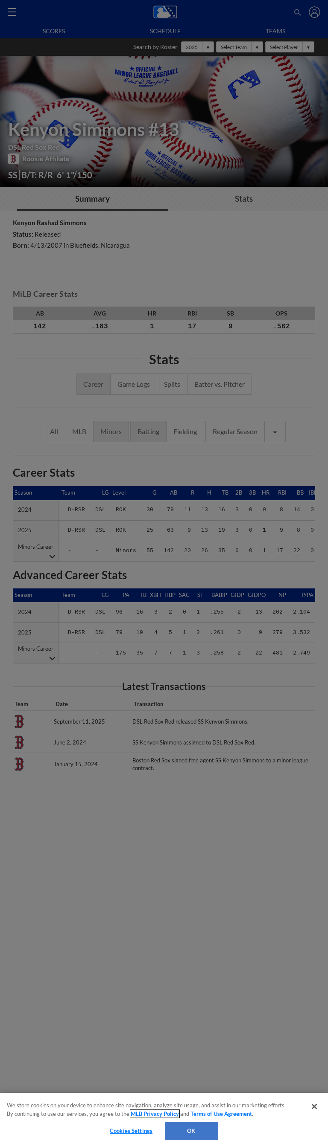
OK (191, 1130)
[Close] (314, 1106)
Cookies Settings (131, 1130)
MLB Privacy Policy (155, 1113)
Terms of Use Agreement (221, 1113)
